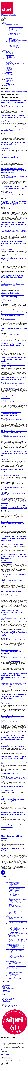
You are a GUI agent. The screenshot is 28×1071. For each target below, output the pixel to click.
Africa (7, 916)
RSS (2, 1049)
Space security (12, 912)
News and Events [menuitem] (7, 58)
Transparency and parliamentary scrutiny (17, 887)
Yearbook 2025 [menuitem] (9, 53)
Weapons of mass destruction (12, 908)
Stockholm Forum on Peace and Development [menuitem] (16, 63)
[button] (3, 873)
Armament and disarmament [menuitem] (12, 24)
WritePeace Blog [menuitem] (9, 74)
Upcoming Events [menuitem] (10, 61)
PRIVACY (5, 1004)
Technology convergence (14, 905)
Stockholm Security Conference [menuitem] (13, 64)
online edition (24, 478)
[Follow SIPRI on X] (5, 1054)
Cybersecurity (12, 898)
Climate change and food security (16, 964)
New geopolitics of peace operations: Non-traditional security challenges (18, 953)
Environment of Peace (10, 967)
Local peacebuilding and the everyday (17, 945)
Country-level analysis (13, 946)
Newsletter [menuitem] (8, 67)
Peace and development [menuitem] (11, 41)
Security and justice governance (15, 972)
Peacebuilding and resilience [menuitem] (15, 47)
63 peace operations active (14, 661)
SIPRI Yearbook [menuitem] (6, 51)
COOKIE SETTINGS (8, 1006)
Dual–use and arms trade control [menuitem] (16, 27)
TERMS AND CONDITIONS (10, 1005)
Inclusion (11, 973)
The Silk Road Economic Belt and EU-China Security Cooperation (17, 942)
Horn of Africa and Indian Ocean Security (18, 922)
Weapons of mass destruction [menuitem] (15, 33)
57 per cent (14, 151)
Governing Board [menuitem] (10, 80)
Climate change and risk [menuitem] (14, 42)
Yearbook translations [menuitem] (10, 56)
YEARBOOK (6, 987)
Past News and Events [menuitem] (11, 59)
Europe (7, 934)
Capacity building (12, 885)
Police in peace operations (14, 958)
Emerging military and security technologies (15, 893)
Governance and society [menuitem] (14, 46)
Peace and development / (10, 91)
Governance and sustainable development (18, 970)
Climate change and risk (21, 91)
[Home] (7, 13)
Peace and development (8, 960)
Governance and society (11, 969)
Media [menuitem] (4, 66)
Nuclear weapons (12, 910)
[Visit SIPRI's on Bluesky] (1, 1054)
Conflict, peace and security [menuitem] (12, 34)
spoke (7, 602)
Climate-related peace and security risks (17, 966)
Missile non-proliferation (14, 891)
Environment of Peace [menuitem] (13, 44)
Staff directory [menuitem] (9, 81)
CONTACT (5, 1003)
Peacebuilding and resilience (12, 975)
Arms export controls (13, 884)
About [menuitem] (4, 79)
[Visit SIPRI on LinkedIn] (7, 1054)
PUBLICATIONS (7, 986)
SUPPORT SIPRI (7, 1001)
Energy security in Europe (14, 935)
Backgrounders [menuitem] (9, 78)
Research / (3, 91)
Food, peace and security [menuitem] (14, 45)
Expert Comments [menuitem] (10, 75)
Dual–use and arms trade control (13, 882)
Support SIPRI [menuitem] (6, 85)
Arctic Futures (12, 938)
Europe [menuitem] (10, 38)
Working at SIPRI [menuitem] (10, 84)
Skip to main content (5, 1)
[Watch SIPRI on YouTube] (9, 1054)
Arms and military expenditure (12, 880)
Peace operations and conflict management (15, 949)
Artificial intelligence (13, 895)
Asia (7, 923)
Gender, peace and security (14, 974)
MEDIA (5, 990)
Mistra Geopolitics (13, 963)
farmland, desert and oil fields (11, 389)
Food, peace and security (11, 968)
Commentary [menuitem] (6, 73)
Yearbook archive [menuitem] (10, 55)
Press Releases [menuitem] (9, 68)
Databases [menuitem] (5, 49)
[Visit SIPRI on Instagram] (3, 1054)
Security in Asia (14, 932)
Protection (11, 919)
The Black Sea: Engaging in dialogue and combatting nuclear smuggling (18, 940)
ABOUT (5, 997)
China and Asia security (14, 924)
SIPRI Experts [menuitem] (9, 69)
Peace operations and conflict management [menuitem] (18, 40)
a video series (8, 483)
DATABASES (6, 985)
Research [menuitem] (5, 23)
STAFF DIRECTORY (8, 999)
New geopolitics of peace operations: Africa (18, 921)
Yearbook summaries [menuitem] (10, 57)
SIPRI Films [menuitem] (8, 70)
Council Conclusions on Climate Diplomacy (12, 687)
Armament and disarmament (9, 879)
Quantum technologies (13, 901)
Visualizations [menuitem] (9, 72)
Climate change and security (15, 962)
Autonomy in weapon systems (15, 896)
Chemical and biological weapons (16, 911)
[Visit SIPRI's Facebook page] (2, 1054)
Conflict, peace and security (9, 915)
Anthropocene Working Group (13, 514)
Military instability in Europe (15, 936)
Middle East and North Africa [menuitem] (15, 39)
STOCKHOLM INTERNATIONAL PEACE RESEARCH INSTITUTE (9, 15)
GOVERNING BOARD (8, 998)
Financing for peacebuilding (15, 978)
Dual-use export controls (14, 883)
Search (2, 18)
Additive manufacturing (14, 890)
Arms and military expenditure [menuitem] (15, 25)
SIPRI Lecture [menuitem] (9, 62)
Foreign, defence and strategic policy (19, 930)
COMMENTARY (7, 991)
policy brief (24, 218)
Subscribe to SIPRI (7, 1057)
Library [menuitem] (7, 83)
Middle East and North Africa (12, 944)
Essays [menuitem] (7, 76)
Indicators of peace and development (16, 977)
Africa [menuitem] (10, 35)
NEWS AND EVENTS (8, 988)
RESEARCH (6, 984)
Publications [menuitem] (5, 50)
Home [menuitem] (4, 22)
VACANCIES (6, 1000)
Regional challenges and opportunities (17, 947)
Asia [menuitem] (10, 36)
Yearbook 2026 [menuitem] (9, 52)
